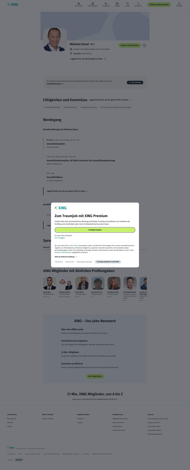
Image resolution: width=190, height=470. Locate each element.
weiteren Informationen (63, 252)
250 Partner (74, 246)
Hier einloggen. (60, 238)
